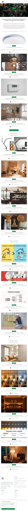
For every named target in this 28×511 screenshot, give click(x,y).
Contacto (18, 500)
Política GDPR (21, 500)
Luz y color (14, 72)
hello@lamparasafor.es (4, 488)
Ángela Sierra (2, 493)
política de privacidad (3, 505)
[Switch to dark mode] (25, 1)
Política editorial (24, 500)
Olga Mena (2, 494)
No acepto (8, 507)
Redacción (2, 490)
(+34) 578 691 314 (4, 487)
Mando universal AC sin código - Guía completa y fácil (20, 480)
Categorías (16, 490)
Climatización (13, 263)
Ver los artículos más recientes (14, 130)
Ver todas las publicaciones (14, 135)
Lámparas (14, 8)
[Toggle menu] (26, 1)
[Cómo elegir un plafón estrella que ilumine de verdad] (14, 40)
